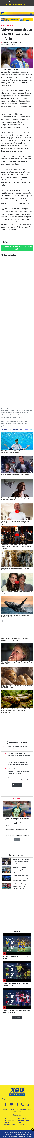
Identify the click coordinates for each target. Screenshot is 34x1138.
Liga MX (6, 1118)
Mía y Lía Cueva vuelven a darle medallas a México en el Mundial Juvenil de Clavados (18, 771)
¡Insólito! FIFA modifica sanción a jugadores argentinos (20, 870)
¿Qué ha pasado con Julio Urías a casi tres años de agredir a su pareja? (21, 861)
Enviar (17, 840)
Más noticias (17, 785)
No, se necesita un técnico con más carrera (16, 831)
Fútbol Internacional (9, 1120)
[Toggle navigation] (30, 14)
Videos (20, 1122)
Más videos (17, 1017)
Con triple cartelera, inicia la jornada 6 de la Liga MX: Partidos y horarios (19, 755)
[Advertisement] (17, 333)
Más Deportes (22, 1118)
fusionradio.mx (13, 1109)
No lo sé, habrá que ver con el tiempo (17, 835)
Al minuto (21, 1124)
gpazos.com (17, 1111)
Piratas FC (6, 1122)
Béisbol (6, 1127)
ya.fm (29, 1109)
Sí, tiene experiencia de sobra (14, 826)
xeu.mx (5, 1109)
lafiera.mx (23, 1109)
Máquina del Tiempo (24, 1120)
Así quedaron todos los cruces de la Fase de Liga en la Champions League (22, 878)
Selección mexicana (9, 1124)
